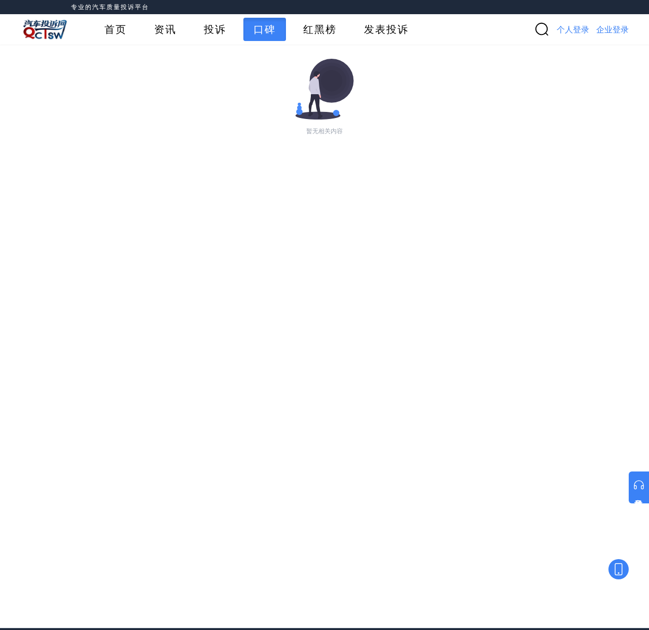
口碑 (265, 29)
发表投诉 (386, 29)
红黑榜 (320, 29)
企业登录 (612, 29)
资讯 (165, 29)
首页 (115, 29)
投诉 (215, 29)
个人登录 (573, 29)
